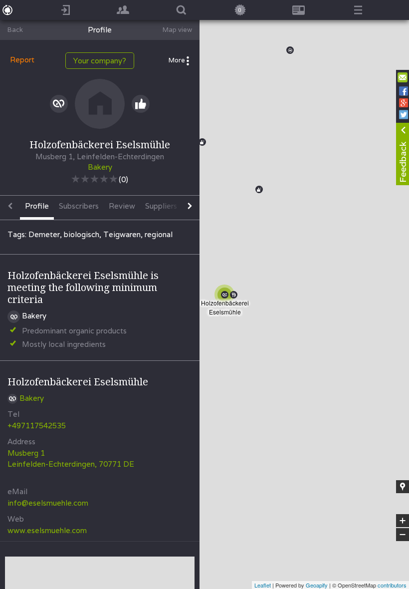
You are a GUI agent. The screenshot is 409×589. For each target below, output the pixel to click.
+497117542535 (36, 425)
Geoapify (317, 585)
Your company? (99, 60)
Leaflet (262, 585)
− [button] (403, 535)
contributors (392, 585)
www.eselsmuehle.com (47, 530)
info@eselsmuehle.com (47, 503)
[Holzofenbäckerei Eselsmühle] (226, 296)
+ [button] (403, 521)
